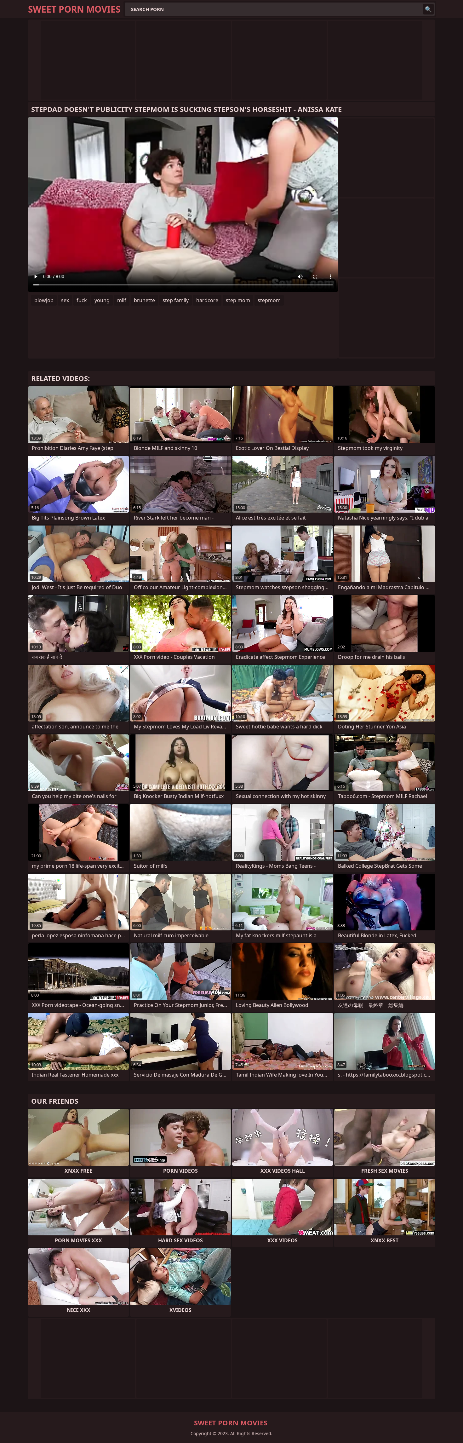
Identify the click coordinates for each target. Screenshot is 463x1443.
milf (121, 300)
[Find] (428, 9)
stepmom (269, 300)
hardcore (207, 300)
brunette (144, 300)
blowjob (44, 300)
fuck (82, 300)
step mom (238, 300)
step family (176, 300)
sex (65, 300)
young (102, 300)
